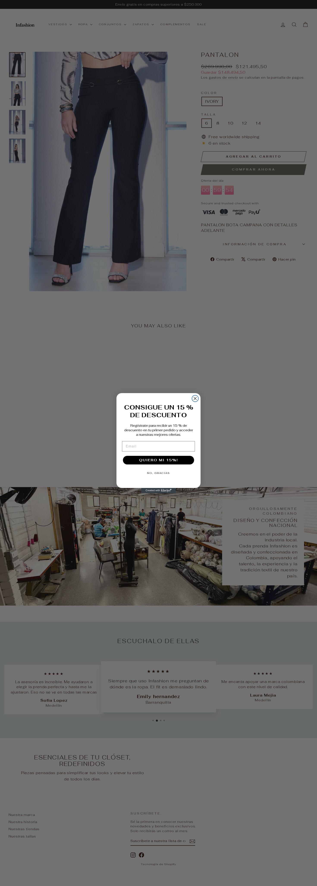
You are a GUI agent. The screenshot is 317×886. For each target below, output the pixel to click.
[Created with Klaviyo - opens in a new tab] (158, 490)
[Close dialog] (195, 398)
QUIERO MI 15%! (158, 460)
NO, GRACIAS (158, 473)
